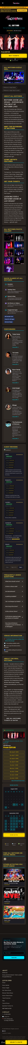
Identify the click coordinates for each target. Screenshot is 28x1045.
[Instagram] (4, 1031)
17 (16, 824)
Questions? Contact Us (7, 1006)
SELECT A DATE (16, 1042)
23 (14, 826)
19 (22, 824)
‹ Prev (7, 567)
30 (5, 807)
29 (22, 804)
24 (16, 826)
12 (22, 821)
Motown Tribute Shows (7, 993)
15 (11, 824)
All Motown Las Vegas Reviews (9, 87)
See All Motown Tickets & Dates (12, 719)
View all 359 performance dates (18, 780)
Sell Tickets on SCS (6, 1008)
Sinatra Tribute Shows (7, 995)
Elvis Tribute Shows (6, 990)
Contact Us (6, 1016)
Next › (20, 567)
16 (14, 824)
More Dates (14, 835)
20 (5, 826)
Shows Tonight (5, 988)
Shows (3, 982)
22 (11, 826)
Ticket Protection (6, 998)
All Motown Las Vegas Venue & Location (11, 90)
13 (5, 824)
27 (16, 804)
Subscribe (14, 957)
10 (16, 821)
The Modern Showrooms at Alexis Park (15, 639)
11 (19, 821)
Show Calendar (5, 985)
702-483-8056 (7, 1014)
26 (14, 804)
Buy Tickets (14, 55)
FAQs (3, 1001)
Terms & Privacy (5, 1003)
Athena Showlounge (9, 641)
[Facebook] (5, 859)
